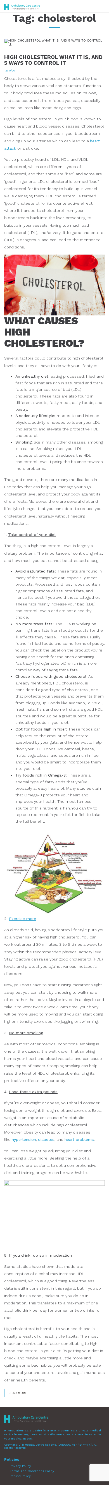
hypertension (24, 1139)
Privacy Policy (20, 1466)
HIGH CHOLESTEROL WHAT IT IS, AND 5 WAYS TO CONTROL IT (53, 60)
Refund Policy (20, 1476)
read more (18, 1393)
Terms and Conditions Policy (32, 1471)
